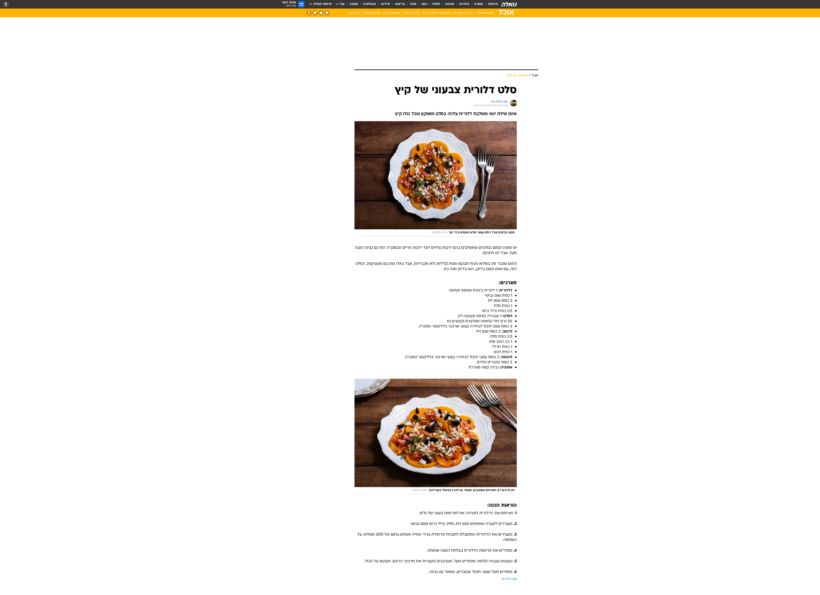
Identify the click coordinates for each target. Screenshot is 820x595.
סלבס (436, 4)
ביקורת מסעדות (463, 13)
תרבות (449, 4)
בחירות (464, 4)
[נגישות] (6, 4)
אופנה (354, 4)
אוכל (413, 4)
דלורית (506, 579)
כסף (424, 4)
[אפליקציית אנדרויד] (327, 12)
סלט (514, 579)
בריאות (400, 4)
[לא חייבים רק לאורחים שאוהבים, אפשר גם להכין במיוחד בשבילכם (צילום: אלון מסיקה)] (435, 436)
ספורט (478, 4)
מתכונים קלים (371, 13)
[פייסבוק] (309, 12)
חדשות (493, 4)
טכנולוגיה (369, 4)
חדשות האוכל (485, 13)
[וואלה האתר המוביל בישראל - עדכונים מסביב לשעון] (509, 4)
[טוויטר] (315, 12)
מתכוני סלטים (391, 13)
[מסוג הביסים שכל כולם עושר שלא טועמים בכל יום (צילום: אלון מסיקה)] (435, 179)
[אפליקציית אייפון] (321, 12)
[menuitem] (490, 4)
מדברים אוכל (411, 13)
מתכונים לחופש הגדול (436, 13)
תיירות (385, 4)
